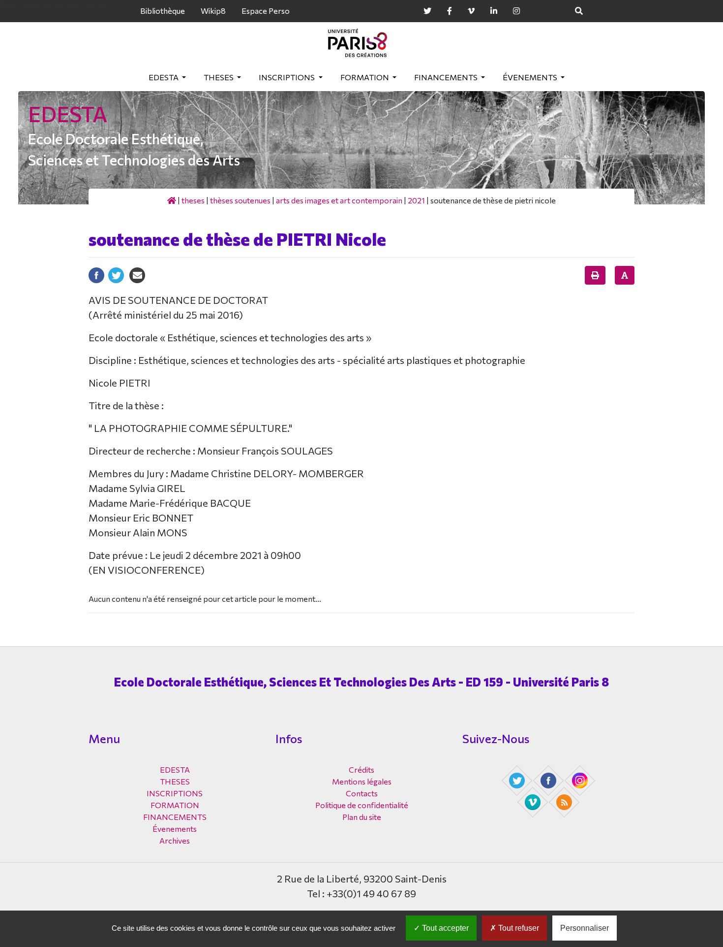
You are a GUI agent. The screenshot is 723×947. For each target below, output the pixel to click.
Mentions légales (362, 781)
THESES (219, 77)
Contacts (362, 793)
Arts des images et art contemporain (339, 200)
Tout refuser (517, 928)
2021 (416, 200)
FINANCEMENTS (446, 77)
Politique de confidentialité (361, 805)
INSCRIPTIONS (287, 77)
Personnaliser (584, 928)
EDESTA (164, 77)
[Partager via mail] (137, 274)
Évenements (531, 77)
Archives (174, 840)
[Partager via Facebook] (96, 274)
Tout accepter (444, 928)
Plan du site (361, 816)
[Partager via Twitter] (116, 274)
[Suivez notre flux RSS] (565, 801)
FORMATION (365, 77)
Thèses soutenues (240, 200)
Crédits (361, 769)
